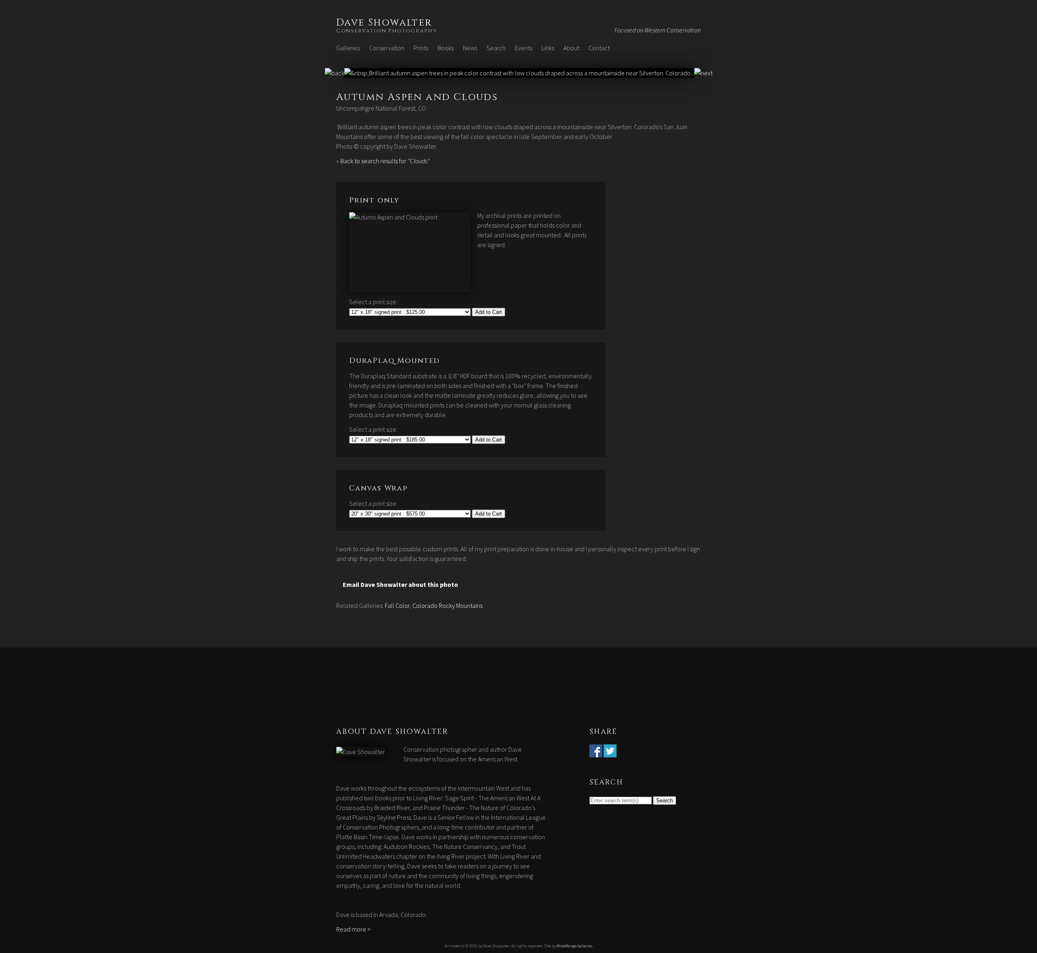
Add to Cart (488, 312)
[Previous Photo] (334, 73)
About (571, 48)
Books (445, 48)
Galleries (348, 48)
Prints (421, 48)
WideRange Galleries (574, 946)
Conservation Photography (386, 30)
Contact (599, 48)
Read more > (353, 929)
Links (548, 48)
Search (496, 48)
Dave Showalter (384, 22)
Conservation (386, 48)
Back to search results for (385, 161)
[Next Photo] (519, 73)
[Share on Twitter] (610, 752)
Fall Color (397, 605)
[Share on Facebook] (595, 752)
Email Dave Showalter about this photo (400, 584)
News (470, 48)
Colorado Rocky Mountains (447, 605)
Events (523, 48)
